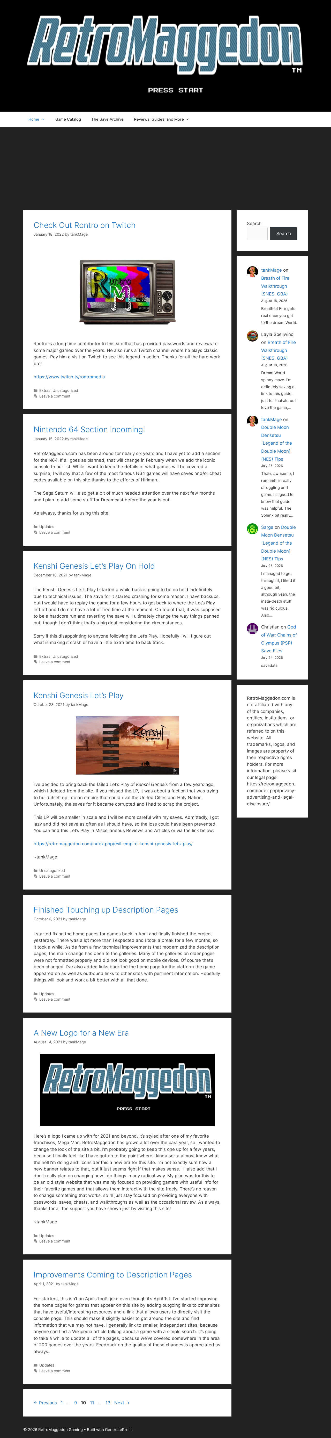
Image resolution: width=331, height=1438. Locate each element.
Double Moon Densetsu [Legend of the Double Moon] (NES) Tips (276, 443)
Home (33, 119)
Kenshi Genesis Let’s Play (79, 695)
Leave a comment (54, 396)
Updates (46, 526)
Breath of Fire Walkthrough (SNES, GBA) (275, 286)
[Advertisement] (165, 166)
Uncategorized (65, 390)
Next (122, 1402)
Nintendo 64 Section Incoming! (89, 429)
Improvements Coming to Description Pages (113, 1274)
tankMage (271, 270)
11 (92, 1402)
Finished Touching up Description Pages (106, 909)
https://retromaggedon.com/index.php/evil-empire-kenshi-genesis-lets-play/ (113, 843)
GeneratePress (119, 1429)
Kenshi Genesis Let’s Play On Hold (94, 565)
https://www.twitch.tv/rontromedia (69, 376)
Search (254, 223)
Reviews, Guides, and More (159, 119)
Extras (44, 390)
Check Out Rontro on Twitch (85, 225)
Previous (45, 1402)
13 (108, 1402)
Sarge (267, 527)
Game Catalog (68, 119)
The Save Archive (107, 119)
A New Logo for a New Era (81, 1032)
